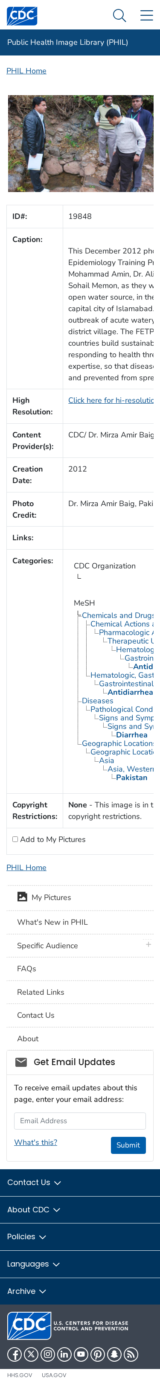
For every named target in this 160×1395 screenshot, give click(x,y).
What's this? (35, 1142)
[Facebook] (14, 1354)
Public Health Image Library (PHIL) (67, 42)
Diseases (97, 701)
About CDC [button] (29, 1209)
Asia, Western (132, 769)
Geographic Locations (119, 743)
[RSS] (131, 1354)
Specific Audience (47, 946)
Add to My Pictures (52, 839)
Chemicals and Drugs (119, 615)
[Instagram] (48, 1354)
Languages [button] (29, 1263)
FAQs (26, 969)
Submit (128, 1145)
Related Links (40, 992)
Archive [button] (22, 1291)
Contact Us (36, 1015)
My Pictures (49, 897)
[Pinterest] (97, 1354)
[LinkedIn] (64, 1354)
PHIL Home (26, 71)
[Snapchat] (114, 1354)
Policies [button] (22, 1236)
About (27, 1039)
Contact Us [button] (29, 1182)
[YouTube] (81, 1354)
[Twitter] (31, 1354)
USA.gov (54, 1375)
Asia (106, 760)
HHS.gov (19, 1375)
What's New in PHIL (52, 922)
